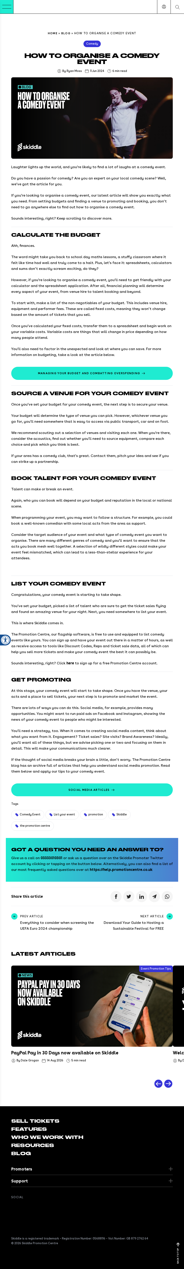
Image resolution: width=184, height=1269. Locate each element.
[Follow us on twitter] (23, 1207)
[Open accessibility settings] (5, 640)
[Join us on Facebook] (14, 1207)
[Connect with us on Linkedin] (32, 1207)
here (70, 663)
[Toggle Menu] (6, 7)
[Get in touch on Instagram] (41, 1207)
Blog (65, 33)
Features (29, 1129)
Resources (32, 1145)
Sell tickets (35, 1121)
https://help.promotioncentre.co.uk (121, 869)
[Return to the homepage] (27, 7)
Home (52, 33)
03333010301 (51, 858)
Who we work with (47, 1137)
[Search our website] (177, 7)
